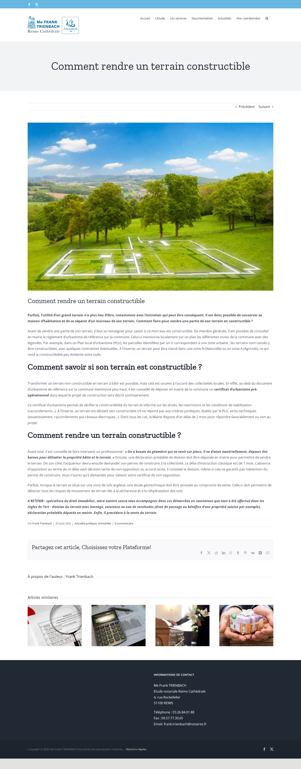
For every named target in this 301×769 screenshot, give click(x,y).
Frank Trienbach (42, 523)
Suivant (264, 106)
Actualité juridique (86, 523)
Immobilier (104, 523)
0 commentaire (124, 523)
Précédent (247, 106)
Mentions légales (136, 749)
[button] (267, 18)
